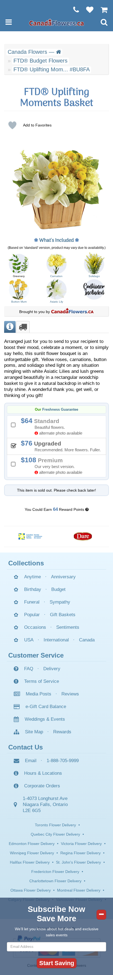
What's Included (56, 240)
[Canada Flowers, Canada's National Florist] (72, 311)
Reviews (70, 694)
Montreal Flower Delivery (78, 890)
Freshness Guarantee (60, 410)
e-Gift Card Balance (46, 706)
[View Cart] (101, 10)
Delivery (51, 668)
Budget (58, 589)
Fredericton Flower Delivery (55, 871)
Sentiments (67, 627)
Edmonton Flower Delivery (32, 843)
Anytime (32, 576)
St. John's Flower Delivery (78, 862)
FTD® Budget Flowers (40, 61)
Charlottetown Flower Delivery (55, 881)
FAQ (28, 668)
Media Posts (38, 694)
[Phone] (73, 10)
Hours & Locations (43, 773)
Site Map (34, 731)
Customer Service (36, 655)
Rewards (62, 731)
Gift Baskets (62, 614)
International (56, 640)
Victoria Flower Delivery (81, 843)
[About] (10, 327)
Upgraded (63, 445)
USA (28, 640)
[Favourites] (87, 10)
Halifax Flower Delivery (30, 862)
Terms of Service (41, 681)
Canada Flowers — (32, 52)
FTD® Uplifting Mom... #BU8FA (51, 69)
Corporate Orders (42, 785)
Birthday (32, 589)
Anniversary (63, 576)
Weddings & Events (45, 719)
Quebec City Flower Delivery (55, 834)
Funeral (31, 602)
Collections (26, 563)
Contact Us (25, 747)
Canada (87, 640)
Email (30, 760)
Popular (32, 614)
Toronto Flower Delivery (55, 825)
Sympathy (60, 602)
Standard (53, 426)
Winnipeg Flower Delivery (32, 853)
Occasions (35, 627)
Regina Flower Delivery (80, 853)
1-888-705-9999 (63, 760)
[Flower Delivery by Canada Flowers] (56, 22)
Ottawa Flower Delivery (30, 890)
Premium (53, 465)
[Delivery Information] (23, 327)
